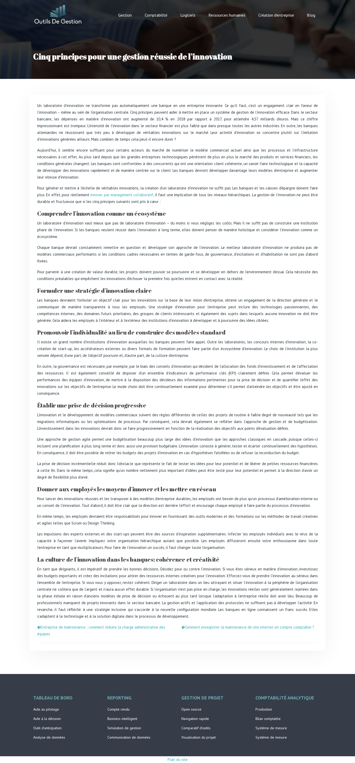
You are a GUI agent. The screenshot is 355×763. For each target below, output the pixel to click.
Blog (311, 15)
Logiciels (187, 15)
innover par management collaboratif (121, 194)
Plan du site (178, 759)
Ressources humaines (226, 15)
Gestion (125, 15)
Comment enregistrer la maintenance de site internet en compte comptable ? (249, 627)
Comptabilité (156, 15)
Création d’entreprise (276, 15)
